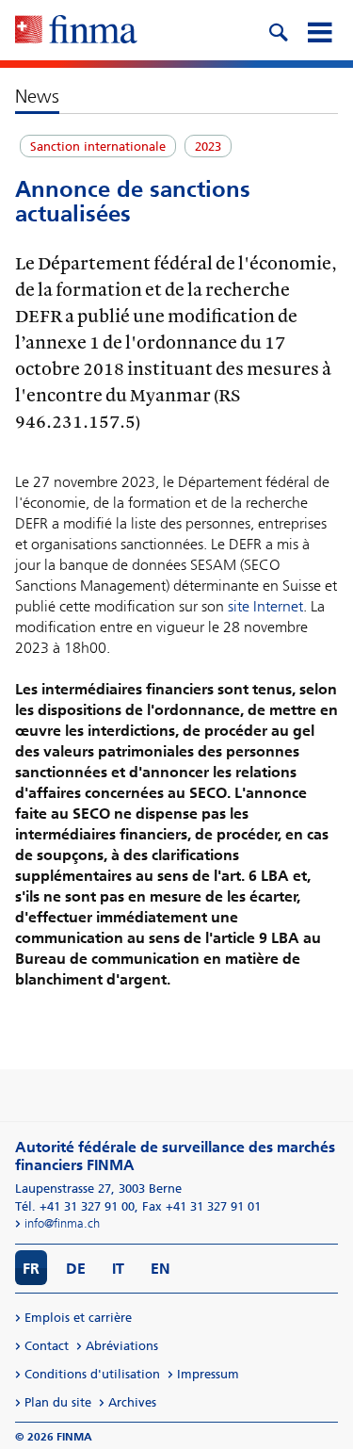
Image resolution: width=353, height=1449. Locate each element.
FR (31, 1269)
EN (160, 1269)
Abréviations (122, 1346)
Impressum (208, 1374)
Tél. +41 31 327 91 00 (75, 1206)
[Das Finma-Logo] (76, 31)
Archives (132, 1402)
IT (118, 1269)
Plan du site (57, 1402)
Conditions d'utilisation (92, 1374)
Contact (46, 1346)
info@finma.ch (62, 1223)
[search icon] (278, 30)
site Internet (265, 606)
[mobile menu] (319, 30)
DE (76, 1269)
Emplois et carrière (78, 1318)
